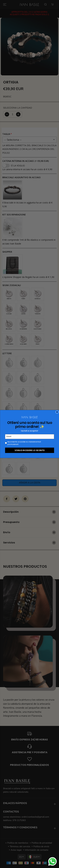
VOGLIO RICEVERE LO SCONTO (29, 450)
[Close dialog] (57, 412)
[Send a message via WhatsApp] (52, 861)
